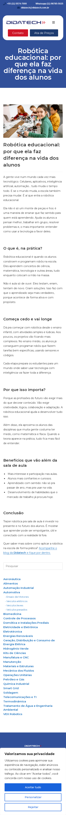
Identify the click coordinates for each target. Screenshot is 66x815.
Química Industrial (16, 684)
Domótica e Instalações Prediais (26, 622)
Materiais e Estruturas (18, 666)
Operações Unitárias (17, 675)
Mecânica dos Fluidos (18, 670)
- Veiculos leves (14, 605)
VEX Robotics (12, 714)
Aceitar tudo (33, 787)
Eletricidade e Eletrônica (20, 627)
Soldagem (10, 692)
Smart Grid (11, 688)
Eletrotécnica (12, 631)
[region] (33, 781)
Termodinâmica (14, 701)
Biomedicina (12, 614)
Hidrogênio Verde (16, 648)
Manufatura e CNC (16, 657)
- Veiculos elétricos (16, 601)
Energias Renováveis (18, 636)
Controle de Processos (19, 618)
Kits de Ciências (14, 653)
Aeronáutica (12, 579)
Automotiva (11, 592)
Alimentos (10, 583)
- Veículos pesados (16, 609)
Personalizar (33, 797)
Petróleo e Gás (13, 679)
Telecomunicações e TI (19, 697)
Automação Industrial (18, 588)
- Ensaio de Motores (17, 596)
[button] (53, 22)
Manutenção (12, 662)
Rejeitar (33, 807)
